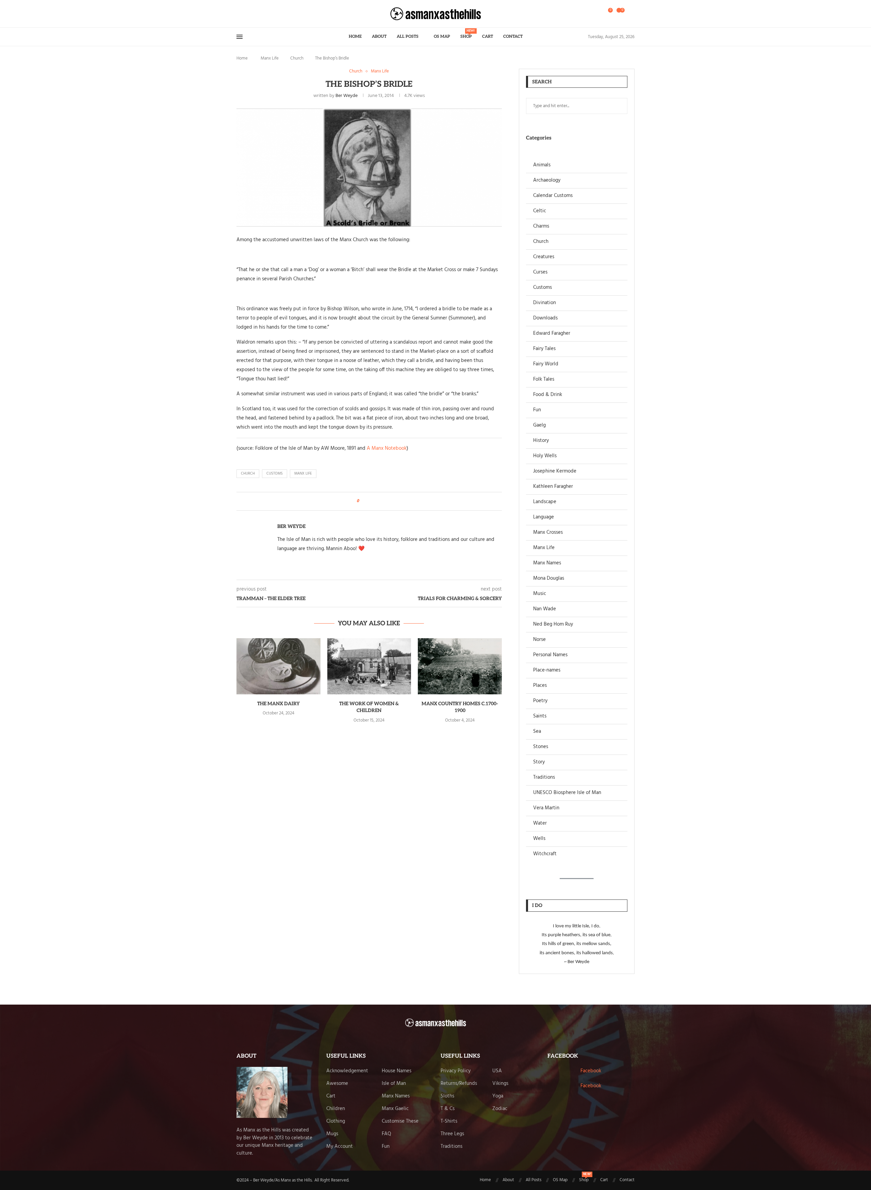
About (379, 36)
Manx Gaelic (395, 1108)
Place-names (546, 670)
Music (539, 593)
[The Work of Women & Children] (369, 666)
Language (543, 517)
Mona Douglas (548, 578)
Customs (542, 287)
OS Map (442, 36)
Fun (537, 410)
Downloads (545, 318)
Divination (544, 303)
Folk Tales (543, 379)
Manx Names (547, 563)
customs (274, 473)
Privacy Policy (456, 1071)
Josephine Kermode (554, 471)
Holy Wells (545, 456)
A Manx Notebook (387, 448)
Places (540, 685)
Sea (537, 731)
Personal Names (550, 655)
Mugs (332, 1134)
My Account (339, 1146)
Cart (487, 36)
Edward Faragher (551, 333)
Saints (539, 716)
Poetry (540, 701)
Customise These (400, 1121)
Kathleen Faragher (553, 486)
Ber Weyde (346, 96)
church (248, 473)
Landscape (544, 502)
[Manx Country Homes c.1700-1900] (460, 666)
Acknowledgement (347, 1071)
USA (497, 1071)
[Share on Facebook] (366, 501)
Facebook (590, 1071)
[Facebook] (238, 14)
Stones (540, 746)
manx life (303, 473)
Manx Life (270, 58)
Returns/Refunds (459, 1083)
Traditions (544, 777)
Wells (539, 838)
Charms (541, 226)
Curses (540, 272)
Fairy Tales (544, 348)
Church (296, 58)
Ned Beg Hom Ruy (553, 624)
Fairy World (545, 364)
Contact (513, 36)
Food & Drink (547, 394)
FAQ (386, 1134)
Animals (541, 165)
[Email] (257, 14)
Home (355, 36)
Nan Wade (544, 609)
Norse (539, 639)
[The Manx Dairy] (278, 666)
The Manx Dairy (278, 704)
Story (539, 762)
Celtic (539, 211)
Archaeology (546, 180)
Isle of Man (394, 1083)
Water (540, 823)
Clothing (335, 1121)
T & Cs (448, 1108)
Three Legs (452, 1134)
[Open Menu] (239, 37)
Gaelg (539, 425)
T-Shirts (449, 1121)
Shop (466, 34)
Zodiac (499, 1108)
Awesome (337, 1083)
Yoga (497, 1096)
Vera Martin (546, 808)
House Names (396, 1071)
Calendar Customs (553, 195)
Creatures (543, 257)
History (541, 440)
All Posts (407, 36)
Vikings (500, 1083)
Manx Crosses (548, 532)
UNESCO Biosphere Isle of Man (567, 792)
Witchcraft (545, 854)
